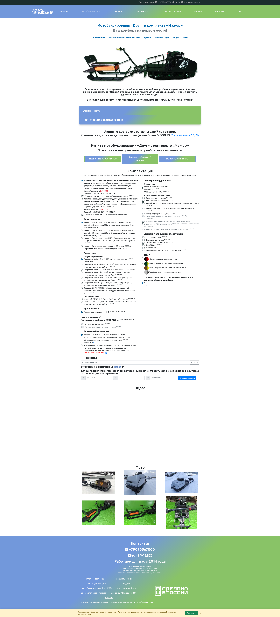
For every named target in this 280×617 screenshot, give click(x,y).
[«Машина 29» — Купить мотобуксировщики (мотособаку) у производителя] (42, 11)
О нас (239, 11)
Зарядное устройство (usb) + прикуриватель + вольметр (170, 209)
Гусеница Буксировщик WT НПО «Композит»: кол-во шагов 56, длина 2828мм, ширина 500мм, (110, 233)
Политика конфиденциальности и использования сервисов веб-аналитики (117, 602)
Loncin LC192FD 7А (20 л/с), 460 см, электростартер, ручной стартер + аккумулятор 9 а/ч (110, 302)
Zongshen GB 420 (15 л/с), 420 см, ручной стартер (108, 260)
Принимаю (191, 613)
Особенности (98, 37)
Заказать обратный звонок (140, 159)
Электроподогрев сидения (160, 200)
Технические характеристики (124, 37)
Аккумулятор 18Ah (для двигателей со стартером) (169, 229)
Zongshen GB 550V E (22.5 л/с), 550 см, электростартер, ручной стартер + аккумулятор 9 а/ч (108, 284)
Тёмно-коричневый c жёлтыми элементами (167, 268)
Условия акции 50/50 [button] (185, 135)
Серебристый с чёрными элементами (165, 272)
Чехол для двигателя (158, 240)
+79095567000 (142, 549)
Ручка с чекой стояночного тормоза (103, 327)
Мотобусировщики (91, 11)
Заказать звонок (192, 2)
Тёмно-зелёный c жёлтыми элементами (166, 264)
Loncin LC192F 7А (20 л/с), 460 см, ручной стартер (109, 299)
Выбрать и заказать (177, 158)
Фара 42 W (151, 189)
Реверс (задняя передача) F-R (104, 312)
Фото (185, 37)
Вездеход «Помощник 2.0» (124, 593)
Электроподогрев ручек (159, 198)
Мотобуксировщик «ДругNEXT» (97, 588)
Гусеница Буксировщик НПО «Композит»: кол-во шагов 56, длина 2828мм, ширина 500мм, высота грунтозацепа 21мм (109, 224)
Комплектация (162, 37)
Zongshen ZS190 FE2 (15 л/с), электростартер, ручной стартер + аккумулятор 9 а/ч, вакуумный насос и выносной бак (109, 290)
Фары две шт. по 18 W (156, 192)
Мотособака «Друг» (126, 588)
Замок (151, 248)
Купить (147, 37)
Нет (146, 283)
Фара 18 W (156, 186)
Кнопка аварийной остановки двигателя (172, 217)
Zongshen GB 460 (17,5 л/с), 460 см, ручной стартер (109, 269)
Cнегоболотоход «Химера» (94, 593)
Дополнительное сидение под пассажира (106, 214)
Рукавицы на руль (156, 237)
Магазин (198, 11)
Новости (64, 11)
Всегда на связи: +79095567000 (155, 2)
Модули (118, 11)
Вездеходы (142, 11)
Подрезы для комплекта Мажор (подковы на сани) (109, 196)
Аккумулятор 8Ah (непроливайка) (171, 225)
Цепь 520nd (154, 245)
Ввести (194, 362)
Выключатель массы (168, 221)
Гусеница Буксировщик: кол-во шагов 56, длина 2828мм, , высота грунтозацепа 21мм (108, 247)
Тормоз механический (97, 324)
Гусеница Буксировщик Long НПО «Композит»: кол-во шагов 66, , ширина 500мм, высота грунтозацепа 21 (109, 240)
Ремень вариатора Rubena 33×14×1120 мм (166, 250)
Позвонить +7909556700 (103, 158)
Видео (176, 37)
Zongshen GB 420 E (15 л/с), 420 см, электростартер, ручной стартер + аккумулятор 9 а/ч (110, 265)
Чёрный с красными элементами (163, 259)
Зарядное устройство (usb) (160, 213)
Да (145, 285)
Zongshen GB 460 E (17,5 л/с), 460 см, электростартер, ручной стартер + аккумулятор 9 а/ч (107, 273)
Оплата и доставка (172, 11)
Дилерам (219, 11)
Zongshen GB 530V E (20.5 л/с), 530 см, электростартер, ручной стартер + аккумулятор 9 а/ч (108, 278)
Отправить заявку (187, 378)
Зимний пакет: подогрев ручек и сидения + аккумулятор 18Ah (172, 204)
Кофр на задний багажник (160, 242)
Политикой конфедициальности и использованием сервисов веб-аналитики (147, 612)
